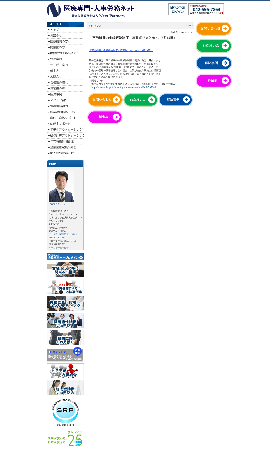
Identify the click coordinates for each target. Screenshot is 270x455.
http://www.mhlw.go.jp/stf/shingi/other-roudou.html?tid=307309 (123, 87)
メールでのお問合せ (59, 247)
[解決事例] (176, 105)
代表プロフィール (57, 204)
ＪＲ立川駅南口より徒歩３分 (65, 234)
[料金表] (106, 123)
